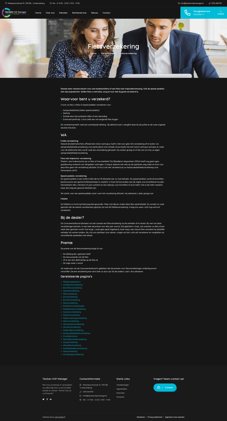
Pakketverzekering (71, 315)
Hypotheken (121, 389)
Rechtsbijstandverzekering (75, 339)
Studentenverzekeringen (73, 306)
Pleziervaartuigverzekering (75, 318)
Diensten (63, 12)
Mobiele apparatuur (72, 282)
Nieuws (94, 12)
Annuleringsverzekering (73, 354)
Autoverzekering (70, 297)
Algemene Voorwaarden (174, 417)
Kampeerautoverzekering (74, 309)
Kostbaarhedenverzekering (75, 348)
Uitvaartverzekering (72, 327)
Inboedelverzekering (72, 345)
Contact (106, 12)
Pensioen (120, 397)
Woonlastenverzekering (73, 324)
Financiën (120, 393)
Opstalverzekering (71, 291)
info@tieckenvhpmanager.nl (192, 3)
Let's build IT (60, 417)
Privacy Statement (155, 417)
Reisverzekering (70, 294)
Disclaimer (141, 417)
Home (38, 12)
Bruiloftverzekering (71, 300)
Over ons (50, 12)
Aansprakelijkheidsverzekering (76, 333)
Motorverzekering (71, 321)
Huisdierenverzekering (72, 285)
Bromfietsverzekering (72, 288)
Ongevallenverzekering (73, 330)
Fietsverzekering (70, 303)
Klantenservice (79, 12)
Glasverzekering (70, 351)
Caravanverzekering (72, 312)
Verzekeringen (108, 53)
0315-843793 (216, 3)
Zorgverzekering (70, 342)
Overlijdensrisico (70, 336)
